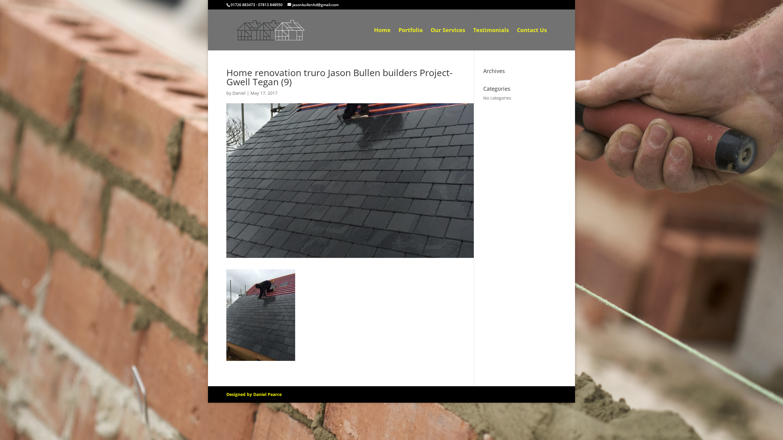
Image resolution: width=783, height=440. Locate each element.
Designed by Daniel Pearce (254, 394)
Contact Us (532, 31)
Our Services (448, 31)
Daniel (239, 93)
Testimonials (491, 31)
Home (382, 31)
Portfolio (411, 31)
